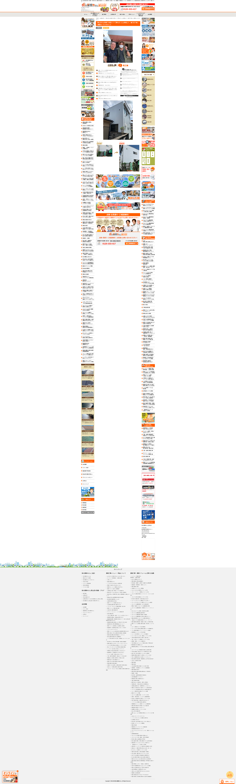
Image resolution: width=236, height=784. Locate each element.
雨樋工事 (149, 95)
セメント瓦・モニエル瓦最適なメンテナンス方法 (88, 189)
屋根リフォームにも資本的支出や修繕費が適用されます (118, 631)
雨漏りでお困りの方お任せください (114, 585)
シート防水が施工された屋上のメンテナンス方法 (88, 169)
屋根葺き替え (150, 79)
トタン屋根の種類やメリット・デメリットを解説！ (141, 630)
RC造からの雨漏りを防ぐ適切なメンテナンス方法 (88, 330)
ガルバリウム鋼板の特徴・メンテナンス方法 (140, 694)
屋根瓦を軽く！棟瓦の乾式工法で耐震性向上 (148, 329)
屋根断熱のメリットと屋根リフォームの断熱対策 (88, 347)
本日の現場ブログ (86, 597)
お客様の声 (113, 14)
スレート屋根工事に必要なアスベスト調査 (140, 691)
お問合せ (85, 480)
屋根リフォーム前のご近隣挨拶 (113, 588)
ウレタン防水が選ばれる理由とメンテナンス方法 (88, 165)
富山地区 (84, 505)
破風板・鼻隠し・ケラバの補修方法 (138, 641)
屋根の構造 (85, 145)
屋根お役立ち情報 (147, 313)
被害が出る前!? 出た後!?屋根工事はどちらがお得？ (149, 385)
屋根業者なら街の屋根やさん (88, 610)
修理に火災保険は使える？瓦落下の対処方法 (149, 323)
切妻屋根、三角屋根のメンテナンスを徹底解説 (88, 232)
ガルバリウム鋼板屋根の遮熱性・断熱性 (148, 217)
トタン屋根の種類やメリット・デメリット (148, 279)
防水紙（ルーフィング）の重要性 (138, 723)
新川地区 (84, 509)
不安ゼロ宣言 (85, 581)
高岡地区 (84, 502)
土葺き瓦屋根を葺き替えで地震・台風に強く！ (88, 193)
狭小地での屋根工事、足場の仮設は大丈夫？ (140, 598)
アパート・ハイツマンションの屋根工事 (148, 454)
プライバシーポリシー (87, 477)
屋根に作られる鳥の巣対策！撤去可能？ (148, 448)
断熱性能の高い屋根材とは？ (86, 344)
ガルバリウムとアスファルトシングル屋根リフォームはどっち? (88, 298)
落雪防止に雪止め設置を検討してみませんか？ (116, 650)
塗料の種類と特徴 (148, 475)
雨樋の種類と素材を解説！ (112, 663)
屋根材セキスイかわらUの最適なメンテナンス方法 (149, 295)
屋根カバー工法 (151, 84)
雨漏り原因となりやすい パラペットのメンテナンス (117, 643)
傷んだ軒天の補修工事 (136, 711)
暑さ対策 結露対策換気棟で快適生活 (87, 241)
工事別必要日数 (146, 307)
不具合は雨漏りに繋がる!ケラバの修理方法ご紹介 (88, 151)
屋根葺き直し (150, 106)
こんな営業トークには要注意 (148, 388)
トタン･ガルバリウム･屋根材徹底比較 (87, 302)
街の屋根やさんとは (87, 576)
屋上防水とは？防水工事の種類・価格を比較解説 (88, 179)
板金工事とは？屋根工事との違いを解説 (88, 139)
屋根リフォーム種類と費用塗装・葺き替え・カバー (149, 267)
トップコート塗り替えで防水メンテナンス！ (88, 358)
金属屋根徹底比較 (135, 733)
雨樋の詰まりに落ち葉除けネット (113, 659)
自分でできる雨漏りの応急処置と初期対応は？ (148, 352)
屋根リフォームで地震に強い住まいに (114, 602)
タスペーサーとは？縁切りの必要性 (87, 162)
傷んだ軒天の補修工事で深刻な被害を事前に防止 (88, 158)
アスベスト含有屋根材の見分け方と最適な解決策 (88, 263)
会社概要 (150, 14)
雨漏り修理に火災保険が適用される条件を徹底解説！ (142, 776)
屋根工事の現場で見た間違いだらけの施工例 (148, 339)
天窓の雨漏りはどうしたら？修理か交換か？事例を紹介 (142, 643)
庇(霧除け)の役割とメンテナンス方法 (87, 203)
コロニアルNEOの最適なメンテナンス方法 (148, 299)
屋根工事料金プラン (111, 581)
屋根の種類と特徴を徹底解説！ (87, 123)
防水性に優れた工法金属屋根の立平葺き (87, 210)
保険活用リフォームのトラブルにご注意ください (149, 407)
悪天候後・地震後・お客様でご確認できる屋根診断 (141, 582)
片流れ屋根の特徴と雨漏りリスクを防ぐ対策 (88, 228)
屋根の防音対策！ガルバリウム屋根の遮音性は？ (149, 233)
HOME (97, 18)
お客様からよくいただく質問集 (138, 588)
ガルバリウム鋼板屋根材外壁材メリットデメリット (149, 230)
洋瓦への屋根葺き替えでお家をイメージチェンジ (88, 294)
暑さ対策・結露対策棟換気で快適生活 (139, 675)
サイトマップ (86, 484)
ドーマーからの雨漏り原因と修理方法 (87, 337)
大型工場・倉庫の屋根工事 (112, 610)
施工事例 (104, 14)
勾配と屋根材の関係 (87, 247)
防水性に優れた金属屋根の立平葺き (138, 739)
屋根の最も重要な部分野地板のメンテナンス (87, 271)
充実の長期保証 (86, 585)
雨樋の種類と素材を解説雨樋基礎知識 (88, 351)
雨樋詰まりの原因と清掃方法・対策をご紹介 (115, 657)
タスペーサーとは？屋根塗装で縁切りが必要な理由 (141, 649)
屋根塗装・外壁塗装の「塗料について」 (139, 584)
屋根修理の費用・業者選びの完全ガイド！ (88, 128)
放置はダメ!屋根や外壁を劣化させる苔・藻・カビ (88, 287)
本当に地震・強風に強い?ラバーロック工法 (88, 217)
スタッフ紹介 (86, 467)
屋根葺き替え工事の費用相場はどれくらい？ (148, 251)
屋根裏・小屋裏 (86, 238)
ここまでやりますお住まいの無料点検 (141, 14)
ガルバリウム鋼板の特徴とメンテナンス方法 (88, 313)
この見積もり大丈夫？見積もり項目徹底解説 (148, 382)
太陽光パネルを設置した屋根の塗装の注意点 (148, 286)
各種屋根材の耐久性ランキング (138, 728)
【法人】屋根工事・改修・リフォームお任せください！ (118, 615)
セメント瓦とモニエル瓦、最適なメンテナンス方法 (141, 635)
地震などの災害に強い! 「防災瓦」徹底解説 (148, 336)
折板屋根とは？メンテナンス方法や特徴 (148, 283)
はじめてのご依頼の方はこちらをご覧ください (116, 576)
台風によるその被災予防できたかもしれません (149, 317)
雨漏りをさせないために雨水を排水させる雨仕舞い (141, 758)
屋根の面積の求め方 (87, 219)
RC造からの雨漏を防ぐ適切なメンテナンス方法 (141, 698)
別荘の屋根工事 (146, 456)
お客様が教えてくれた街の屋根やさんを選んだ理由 (93, 598)
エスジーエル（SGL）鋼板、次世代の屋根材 (140, 737)
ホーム (85, 14)
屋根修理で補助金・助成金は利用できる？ (148, 361)
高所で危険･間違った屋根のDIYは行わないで (140, 700)
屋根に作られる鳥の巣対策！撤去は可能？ (115, 661)
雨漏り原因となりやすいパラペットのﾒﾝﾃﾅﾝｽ (88, 172)
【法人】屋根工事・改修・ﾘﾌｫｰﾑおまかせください (149, 460)
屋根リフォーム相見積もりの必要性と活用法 (115, 625)
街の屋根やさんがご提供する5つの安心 (95, 14)
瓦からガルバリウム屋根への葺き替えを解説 (148, 211)
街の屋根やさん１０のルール (88, 579)
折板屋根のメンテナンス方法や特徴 (138, 632)
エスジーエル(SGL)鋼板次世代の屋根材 (88, 310)
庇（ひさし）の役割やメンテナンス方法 (88, 334)
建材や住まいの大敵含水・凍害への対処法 (87, 245)
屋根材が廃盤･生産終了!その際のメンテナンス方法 (141, 655)
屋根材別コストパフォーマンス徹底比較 (88, 277)
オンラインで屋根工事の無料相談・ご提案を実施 (148, 369)
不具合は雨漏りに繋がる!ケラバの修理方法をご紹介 (142, 651)
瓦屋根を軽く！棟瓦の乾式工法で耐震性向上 (140, 684)
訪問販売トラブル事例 (148, 391)
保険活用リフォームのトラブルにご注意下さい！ (141, 742)
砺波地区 (84, 507)
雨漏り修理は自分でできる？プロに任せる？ (88, 135)
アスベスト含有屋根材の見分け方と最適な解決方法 (141, 689)
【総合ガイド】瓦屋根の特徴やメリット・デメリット (142, 619)
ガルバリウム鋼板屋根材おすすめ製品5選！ (148, 224)
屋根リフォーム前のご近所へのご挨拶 (147, 375)
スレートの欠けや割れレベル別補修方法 (148, 273)
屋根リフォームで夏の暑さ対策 (113, 608)
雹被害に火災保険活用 (136, 772)
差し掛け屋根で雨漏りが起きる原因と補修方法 (141, 757)
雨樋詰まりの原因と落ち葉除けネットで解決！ (149, 444)
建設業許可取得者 (87, 470)
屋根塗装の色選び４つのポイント (147, 342)
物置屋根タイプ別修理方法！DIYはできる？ (148, 429)
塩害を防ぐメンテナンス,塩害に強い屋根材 (88, 284)
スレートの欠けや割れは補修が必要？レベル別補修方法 (142, 628)
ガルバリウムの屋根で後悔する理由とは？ (87, 306)
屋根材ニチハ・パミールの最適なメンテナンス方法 (149, 292)
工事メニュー (131, 14)
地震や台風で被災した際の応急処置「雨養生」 (88, 213)
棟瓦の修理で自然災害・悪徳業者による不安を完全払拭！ (143, 658)
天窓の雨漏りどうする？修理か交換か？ (88, 340)
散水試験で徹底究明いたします (113, 599)
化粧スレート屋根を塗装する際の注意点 (147, 289)
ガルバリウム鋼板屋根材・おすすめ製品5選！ (140, 604)
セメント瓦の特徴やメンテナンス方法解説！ (88, 186)
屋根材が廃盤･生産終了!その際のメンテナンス (88, 291)
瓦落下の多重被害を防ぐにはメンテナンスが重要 (148, 320)
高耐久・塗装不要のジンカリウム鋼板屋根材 (88, 316)
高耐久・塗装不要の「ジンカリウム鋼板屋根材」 (141, 696)
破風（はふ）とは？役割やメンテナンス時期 (88, 361)
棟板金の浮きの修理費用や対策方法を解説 (88, 142)
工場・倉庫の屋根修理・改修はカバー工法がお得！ (149, 435)
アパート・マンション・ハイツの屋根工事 (115, 611)
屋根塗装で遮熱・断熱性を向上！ (138, 678)
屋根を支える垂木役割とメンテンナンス (87, 323)
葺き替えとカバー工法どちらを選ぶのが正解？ (148, 260)
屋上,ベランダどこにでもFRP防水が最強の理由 (88, 176)
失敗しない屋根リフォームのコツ (148, 244)
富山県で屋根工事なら (87, 474)
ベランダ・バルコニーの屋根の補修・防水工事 (116, 606)
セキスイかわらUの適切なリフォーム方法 (140, 590)
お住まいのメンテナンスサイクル (138, 716)
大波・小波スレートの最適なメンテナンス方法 (88, 200)
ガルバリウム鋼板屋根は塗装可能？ (148, 214)
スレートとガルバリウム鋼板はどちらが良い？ (148, 205)
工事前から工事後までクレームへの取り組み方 (148, 379)
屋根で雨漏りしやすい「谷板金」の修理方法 (87, 254)
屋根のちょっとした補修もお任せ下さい (115, 587)
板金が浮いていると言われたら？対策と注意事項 (149, 397)
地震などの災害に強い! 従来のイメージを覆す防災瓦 (142, 687)
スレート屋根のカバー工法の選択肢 (149, 270)
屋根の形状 (85, 225)
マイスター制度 (86, 587)
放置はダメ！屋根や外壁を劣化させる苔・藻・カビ (141, 748)
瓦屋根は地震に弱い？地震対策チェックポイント (149, 333)
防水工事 (149, 100)
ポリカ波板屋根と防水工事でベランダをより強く (149, 438)
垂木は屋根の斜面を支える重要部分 (114, 636)
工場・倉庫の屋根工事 (148, 450)
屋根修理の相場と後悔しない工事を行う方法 (148, 248)
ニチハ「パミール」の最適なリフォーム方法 (140, 591)
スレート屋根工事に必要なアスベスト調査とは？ (88, 354)
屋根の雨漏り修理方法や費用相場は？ (88, 327)
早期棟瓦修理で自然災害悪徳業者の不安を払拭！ (88, 196)
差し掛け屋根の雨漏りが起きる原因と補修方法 (88, 235)
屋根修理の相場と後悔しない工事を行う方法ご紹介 (117, 622)
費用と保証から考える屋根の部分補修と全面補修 (116, 633)
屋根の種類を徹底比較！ (146, 263)
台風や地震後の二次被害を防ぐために (148, 326)
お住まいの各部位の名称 (88, 125)
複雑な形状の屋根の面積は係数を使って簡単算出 (141, 671)
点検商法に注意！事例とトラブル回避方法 (115, 590)
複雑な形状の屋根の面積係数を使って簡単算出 (88, 223)
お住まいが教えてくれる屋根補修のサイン (148, 257)
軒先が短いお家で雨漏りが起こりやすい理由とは (88, 260)
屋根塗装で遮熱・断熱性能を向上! (148, 349)
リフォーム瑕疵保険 (87, 583)
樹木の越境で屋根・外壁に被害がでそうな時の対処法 (149, 404)
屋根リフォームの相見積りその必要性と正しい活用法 (149, 372)
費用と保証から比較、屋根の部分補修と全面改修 (149, 254)
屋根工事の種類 (148, 74)
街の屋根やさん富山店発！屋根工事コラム (91, 600)
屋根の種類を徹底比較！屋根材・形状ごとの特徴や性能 (142, 621)
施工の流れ (122, 14)
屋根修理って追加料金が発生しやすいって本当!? (148, 401)
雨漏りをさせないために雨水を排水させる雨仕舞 (88, 250)
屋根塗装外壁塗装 (149, 116)
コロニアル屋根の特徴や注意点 (147, 276)
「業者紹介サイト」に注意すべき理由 (148, 410)
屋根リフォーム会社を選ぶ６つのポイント (149, 311)
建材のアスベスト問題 (87, 266)
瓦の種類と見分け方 (87, 256)
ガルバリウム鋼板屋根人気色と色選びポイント (148, 221)
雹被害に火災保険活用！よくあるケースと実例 (148, 358)
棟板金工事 (149, 111)
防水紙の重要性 (86, 268)
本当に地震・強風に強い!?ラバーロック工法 (140, 753)
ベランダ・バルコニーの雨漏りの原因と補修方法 (88, 182)
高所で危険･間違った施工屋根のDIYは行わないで (88, 320)
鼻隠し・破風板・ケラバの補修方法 (88, 148)
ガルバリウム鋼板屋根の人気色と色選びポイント (141, 616)
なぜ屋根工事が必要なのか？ (148, 241)
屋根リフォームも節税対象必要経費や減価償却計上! (149, 463)
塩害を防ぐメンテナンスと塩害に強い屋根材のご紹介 (142, 746)
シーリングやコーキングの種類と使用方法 (88, 206)
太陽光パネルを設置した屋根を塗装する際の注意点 (117, 665)
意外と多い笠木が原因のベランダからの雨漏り (88, 155)
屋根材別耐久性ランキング (87, 281)
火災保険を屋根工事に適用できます (114, 604)
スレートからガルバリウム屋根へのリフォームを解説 (149, 208)
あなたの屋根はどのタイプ (137, 579)
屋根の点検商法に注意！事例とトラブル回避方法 (148, 394)
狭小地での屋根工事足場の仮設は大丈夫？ (148, 302)
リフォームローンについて (112, 629)
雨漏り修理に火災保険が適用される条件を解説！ (148, 355)
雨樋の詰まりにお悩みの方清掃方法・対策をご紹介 (149, 441)
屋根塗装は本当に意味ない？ (87, 132)
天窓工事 (149, 122)
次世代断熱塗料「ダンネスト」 (146, 345)
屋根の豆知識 (86, 274)
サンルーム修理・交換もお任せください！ (148, 432)
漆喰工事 (149, 90)
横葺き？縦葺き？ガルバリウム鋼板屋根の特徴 (149, 227)
